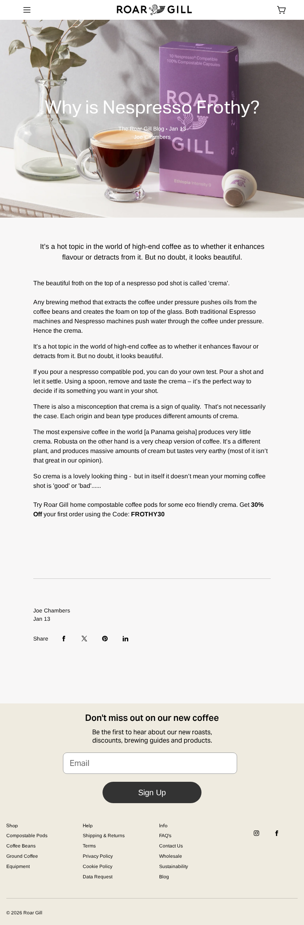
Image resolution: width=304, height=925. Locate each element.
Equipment (18, 866)
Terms (89, 846)
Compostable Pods (27, 835)
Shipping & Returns (104, 835)
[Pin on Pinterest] (104, 638)
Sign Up (152, 792)
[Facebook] (276, 838)
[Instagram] (256, 838)
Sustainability (173, 866)
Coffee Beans (21, 846)
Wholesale (170, 856)
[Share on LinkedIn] (125, 638)
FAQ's (165, 835)
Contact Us (171, 846)
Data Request (97, 877)
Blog (164, 877)
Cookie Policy (97, 866)
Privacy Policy (98, 856)
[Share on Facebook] (63, 638)
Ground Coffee (22, 856)
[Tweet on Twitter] (84, 638)
